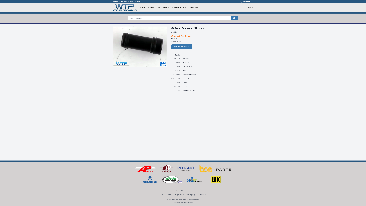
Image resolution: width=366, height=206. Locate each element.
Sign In (250, 7)
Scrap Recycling (179, 7)
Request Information (181, 47)
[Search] (234, 18)
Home (142, 7)
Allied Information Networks (184, 202)
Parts (169, 195)
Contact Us (193, 7)
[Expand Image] (163, 63)
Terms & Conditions (183, 191)
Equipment (178, 195)
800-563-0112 (247, 1)
